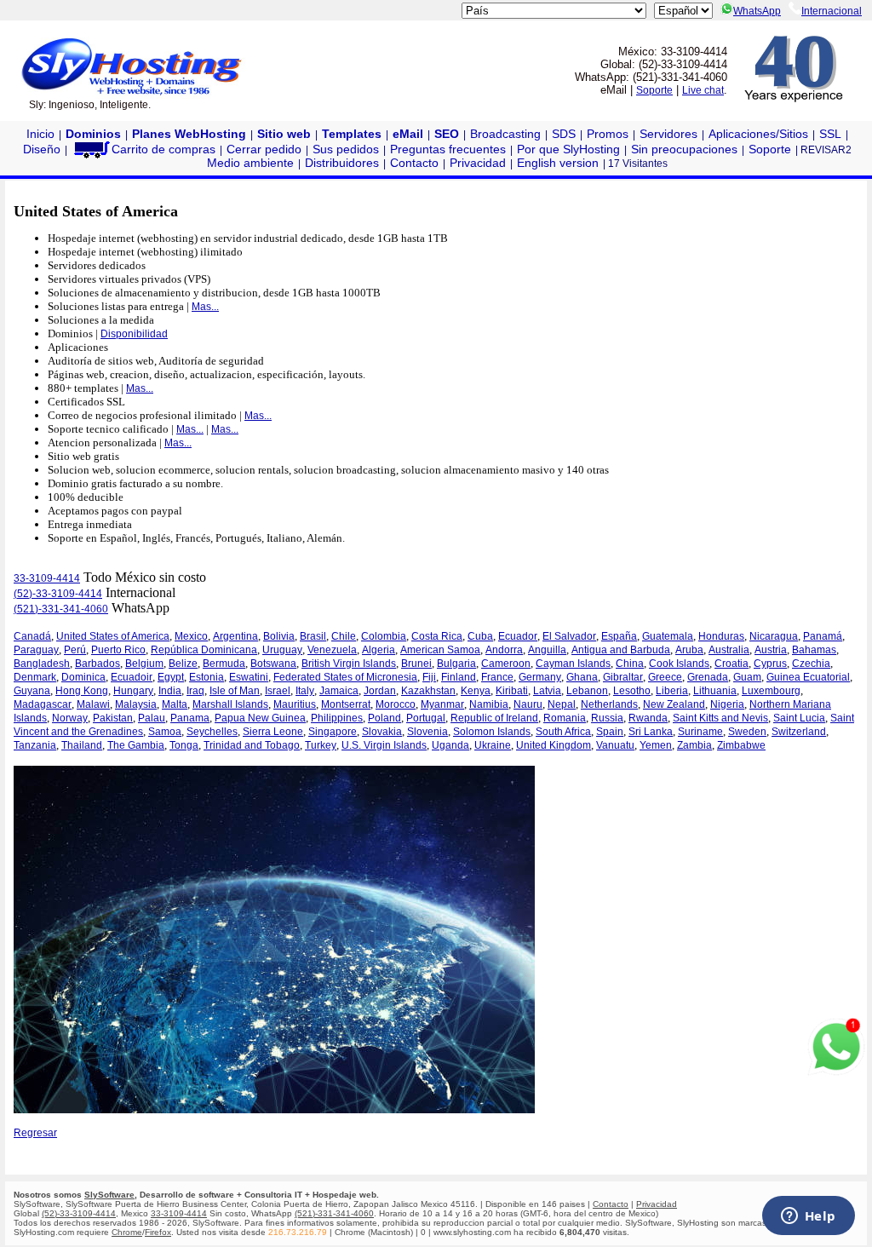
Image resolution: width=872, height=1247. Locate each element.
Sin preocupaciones (684, 149)
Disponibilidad (134, 334)
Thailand (81, 745)
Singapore (332, 732)
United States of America (112, 636)
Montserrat (345, 704)
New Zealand (674, 704)
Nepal (562, 704)
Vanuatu (615, 745)
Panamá (822, 636)
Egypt (171, 677)
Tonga (183, 745)
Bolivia (279, 636)
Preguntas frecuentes (448, 149)
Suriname (700, 732)
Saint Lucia (799, 718)
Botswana (273, 663)
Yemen (656, 745)
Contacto (414, 163)
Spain (609, 732)
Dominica (83, 677)
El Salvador (569, 636)
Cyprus (770, 663)
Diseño (41, 149)
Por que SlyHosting (568, 149)
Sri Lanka (650, 732)
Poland (384, 718)
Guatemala (667, 636)
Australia (728, 650)
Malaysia (136, 704)
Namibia (488, 704)
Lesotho (632, 691)
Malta (174, 704)
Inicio (40, 134)
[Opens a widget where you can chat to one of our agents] (808, 1217)
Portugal (425, 718)
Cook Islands (679, 663)
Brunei (416, 663)
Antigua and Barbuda (620, 650)
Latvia (547, 691)
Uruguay (282, 650)
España (619, 636)
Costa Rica (436, 636)
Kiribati (512, 691)
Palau (151, 718)
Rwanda (648, 718)
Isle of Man (234, 691)
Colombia (383, 636)
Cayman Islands (573, 663)
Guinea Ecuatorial (808, 677)
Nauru (527, 704)
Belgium (144, 663)
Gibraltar (623, 677)
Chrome (127, 1232)
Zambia (694, 745)
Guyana (32, 691)
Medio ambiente (250, 163)
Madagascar (43, 704)
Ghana (582, 677)
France (497, 677)
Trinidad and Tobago (252, 745)
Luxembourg (771, 691)
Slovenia (427, 732)
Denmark (35, 677)
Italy (304, 691)
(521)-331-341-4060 (61, 609)
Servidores (668, 134)
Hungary (133, 691)
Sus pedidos (346, 149)
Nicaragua (773, 636)
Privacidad (478, 163)
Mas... (205, 307)
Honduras (721, 636)
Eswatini (248, 677)
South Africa (563, 732)
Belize (183, 663)
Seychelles (212, 732)
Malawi (93, 704)
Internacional (831, 11)
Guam (747, 677)
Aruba (689, 650)
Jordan (380, 691)
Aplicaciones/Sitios (758, 134)
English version (558, 163)
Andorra (504, 650)
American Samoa (440, 650)
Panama (189, 718)
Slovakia (382, 732)
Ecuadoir (131, 677)
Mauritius (294, 704)
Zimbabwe (741, 745)
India (169, 691)
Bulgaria (456, 663)
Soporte (654, 90)
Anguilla (547, 650)
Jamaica (339, 691)
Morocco (396, 704)
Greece (665, 677)
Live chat (703, 90)
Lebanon (587, 691)
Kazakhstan (428, 691)
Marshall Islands (230, 704)
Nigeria (727, 704)
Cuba (480, 636)
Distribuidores (342, 163)
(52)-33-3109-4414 (58, 594)
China (630, 663)
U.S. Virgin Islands (384, 745)
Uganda (450, 745)
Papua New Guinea (260, 718)
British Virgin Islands (348, 663)
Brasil (313, 636)
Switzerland (799, 732)
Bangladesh (42, 663)
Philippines (337, 718)
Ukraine (492, 745)
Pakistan (113, 718)
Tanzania (35, 745)
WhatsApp (757, 11)
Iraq (195, 691)
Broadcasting (505, 134)
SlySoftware (109, 1194)
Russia (607, 718)
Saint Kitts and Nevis (720, 718)
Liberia (672, 691)
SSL (830, 134)
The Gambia (135, 745)
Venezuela (332, 650)
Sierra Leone (273, 732)
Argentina (235, 636)
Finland (458, 677)
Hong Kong (81, 691)
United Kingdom (553, 745)
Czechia (811, 663)
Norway (70, 718)
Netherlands (609, 704)
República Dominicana (204, 650)
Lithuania (715, 691)
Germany (540, 677)
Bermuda (224, 663)
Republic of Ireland (494, 718)
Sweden (747, 732)
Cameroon (506, 663)
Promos (607, 134)
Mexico (191, 636)
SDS (564, 134)
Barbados (97, 663)
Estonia (206, 677)
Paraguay (36, 650)
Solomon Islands (492, 732)
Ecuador (517, 636)
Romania (564, 718)
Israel (277, 691)
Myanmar (442, 704)
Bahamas (814, 650)
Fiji (429, 677)
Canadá (32, 636)
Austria (770, 650)
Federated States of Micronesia (345, 677)
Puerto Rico (118, 650)
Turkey (320, 745)
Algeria (378, 650)
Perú (75, 650)
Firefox (158, 1232)
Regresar (35, 1133)
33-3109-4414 (47, 578)
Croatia (731, 663)
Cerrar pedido (264, 149)
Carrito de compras (163, 149)
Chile (343, 636)
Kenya (475, 691)
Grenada (707, 677)
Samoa (164, 732)
